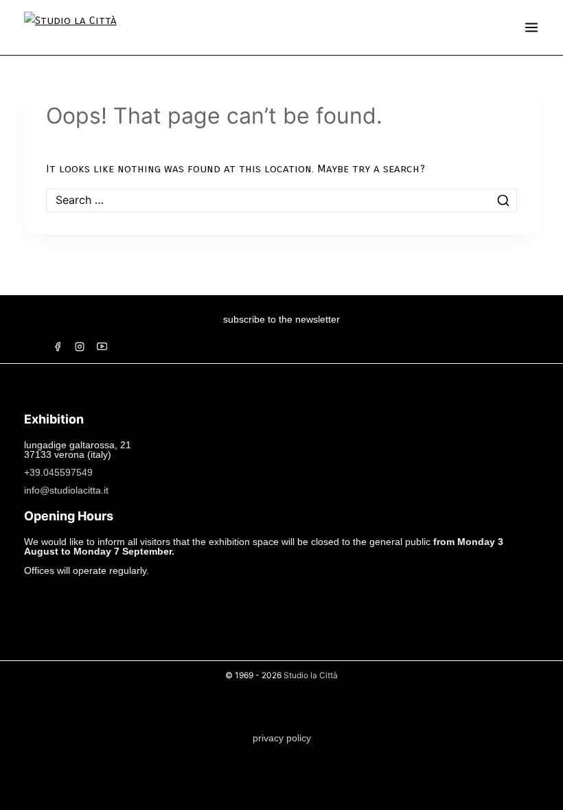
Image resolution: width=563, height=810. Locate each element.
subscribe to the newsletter (281, 319)
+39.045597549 (58, 472)
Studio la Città (311, 675)
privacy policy (282, 737)
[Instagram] (79, 346)
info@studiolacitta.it (66, 490)
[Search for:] (281, 200)
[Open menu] (531, 27)
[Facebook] (57, 346)
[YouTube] (101, 346)
